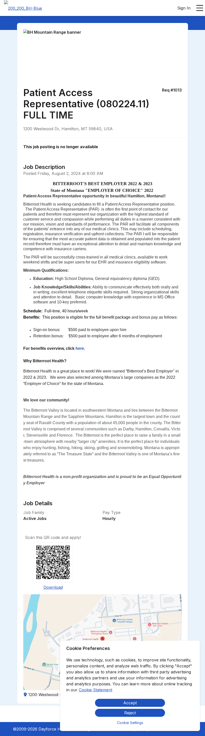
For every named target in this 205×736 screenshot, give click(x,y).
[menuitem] (23, 8)
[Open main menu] (199, 8)
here (80, 348)
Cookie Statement (95, 689)
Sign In (183, 7)
